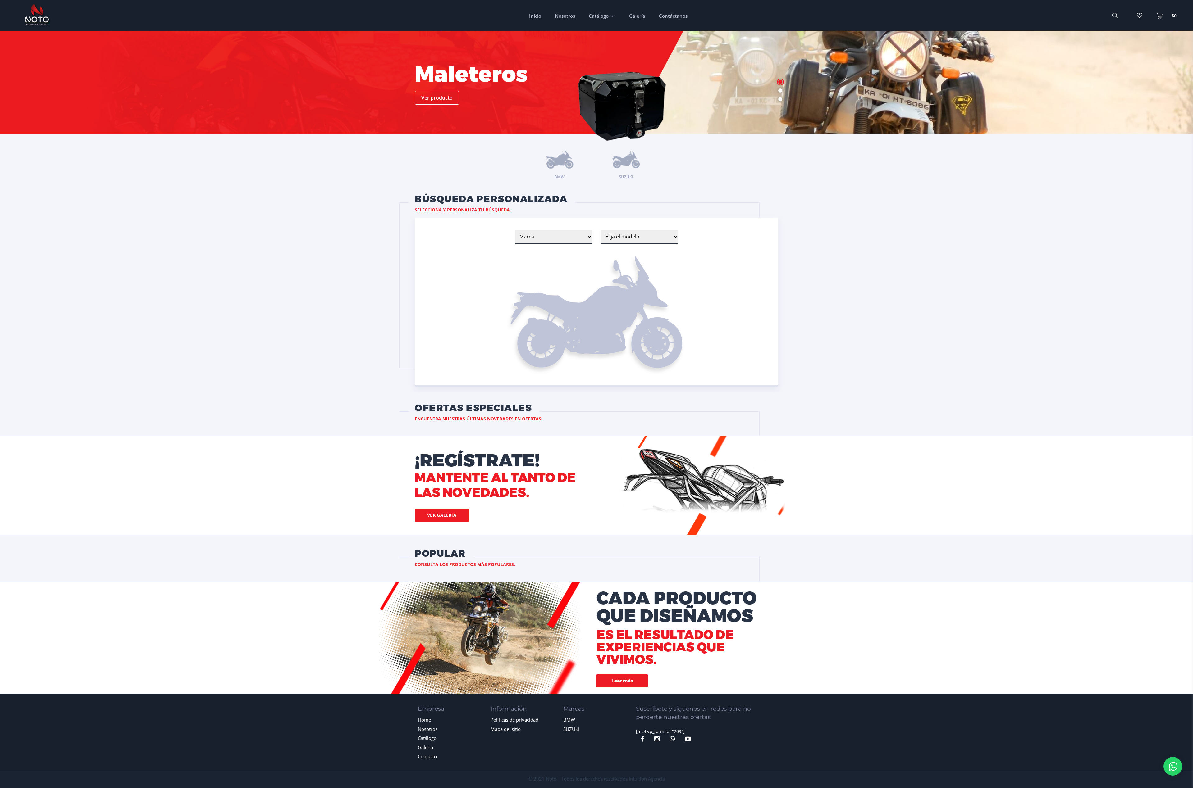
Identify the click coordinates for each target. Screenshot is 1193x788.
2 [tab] (780, 90)
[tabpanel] (596, 90)
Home (424, 720)
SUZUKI (571, 729)
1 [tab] (780, 82)
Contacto (427, 756)
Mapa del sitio (506, 729)
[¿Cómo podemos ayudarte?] (1172, 766)
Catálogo (599, 16)
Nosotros (565, 16)
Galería (637, 16)
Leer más (622, 681)
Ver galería (442, 515)
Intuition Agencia (647, 779)
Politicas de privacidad (514, 720)
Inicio (535, 16)
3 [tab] (780, 99)
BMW (569, 720)
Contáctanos (673, 16)
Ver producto (437, 97)
